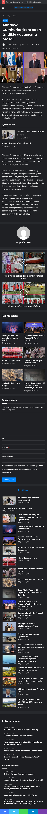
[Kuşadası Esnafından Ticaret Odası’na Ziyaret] (9, 616)
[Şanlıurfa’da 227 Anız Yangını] (12, 375)
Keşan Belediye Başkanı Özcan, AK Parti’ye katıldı (34, 337)
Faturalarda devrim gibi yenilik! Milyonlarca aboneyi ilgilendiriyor (30, 517)
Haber (15, 16)
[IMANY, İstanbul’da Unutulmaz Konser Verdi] (12, 327)
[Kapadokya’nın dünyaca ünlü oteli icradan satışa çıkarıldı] (9, 681)
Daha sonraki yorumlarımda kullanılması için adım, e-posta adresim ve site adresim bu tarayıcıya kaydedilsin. (22, 469)
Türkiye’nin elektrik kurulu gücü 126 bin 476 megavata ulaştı (30, 702)
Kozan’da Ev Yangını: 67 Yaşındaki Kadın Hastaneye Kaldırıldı (34, 385)
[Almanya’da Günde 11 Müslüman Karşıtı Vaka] (9, 626)
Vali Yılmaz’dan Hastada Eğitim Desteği (28, 498)
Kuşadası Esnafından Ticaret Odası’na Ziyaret (30, 614)
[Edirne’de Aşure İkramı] (12, 352)
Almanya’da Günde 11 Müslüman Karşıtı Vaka (28, 624)
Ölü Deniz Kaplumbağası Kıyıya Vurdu (28, 635)
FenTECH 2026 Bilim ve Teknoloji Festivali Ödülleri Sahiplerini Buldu (29, 604)
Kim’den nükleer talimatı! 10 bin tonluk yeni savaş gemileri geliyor (31, 647)
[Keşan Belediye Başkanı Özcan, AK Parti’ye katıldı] (34, 327)
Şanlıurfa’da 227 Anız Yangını (11, 384)
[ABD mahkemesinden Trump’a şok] (9, 692)
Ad (3, 439)
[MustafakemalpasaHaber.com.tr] (23, 7)
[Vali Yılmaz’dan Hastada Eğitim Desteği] (8, 134)
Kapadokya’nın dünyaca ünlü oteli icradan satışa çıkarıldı (30, 679)
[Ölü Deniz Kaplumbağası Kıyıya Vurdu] (9, 637)
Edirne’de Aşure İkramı (11, 360)
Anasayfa (7, 16)
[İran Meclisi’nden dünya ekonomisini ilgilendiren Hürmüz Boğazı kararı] (9, 659)
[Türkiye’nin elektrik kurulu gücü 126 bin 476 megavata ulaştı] (9, 702)
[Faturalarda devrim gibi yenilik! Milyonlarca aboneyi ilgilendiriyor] (9, 518)
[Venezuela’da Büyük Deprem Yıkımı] (34, 352)
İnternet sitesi (7, 457)
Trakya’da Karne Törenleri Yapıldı (16, 143)
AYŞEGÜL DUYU (11, 45)
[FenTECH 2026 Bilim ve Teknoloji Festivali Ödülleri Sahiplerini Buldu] (9, 604)
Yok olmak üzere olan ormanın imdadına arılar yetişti (31, 669)
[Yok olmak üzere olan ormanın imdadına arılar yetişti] (9, 671)
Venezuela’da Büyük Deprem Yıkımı (33, 361)
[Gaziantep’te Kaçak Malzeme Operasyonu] (9, 550)
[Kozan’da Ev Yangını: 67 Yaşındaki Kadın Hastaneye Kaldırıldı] (34, 375)
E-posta (5, 448)
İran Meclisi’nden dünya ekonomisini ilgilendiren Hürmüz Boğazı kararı (28, 659)
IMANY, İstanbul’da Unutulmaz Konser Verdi (10, 337)
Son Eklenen (23, 490)
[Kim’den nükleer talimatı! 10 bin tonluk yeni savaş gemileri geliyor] (9, 648)
